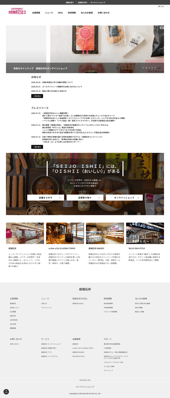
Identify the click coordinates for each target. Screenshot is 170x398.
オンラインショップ (124, 197)
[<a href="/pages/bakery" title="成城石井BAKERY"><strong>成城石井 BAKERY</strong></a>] (105, 233)
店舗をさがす (45, 197)
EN (163, 6)
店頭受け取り (85, 197)
